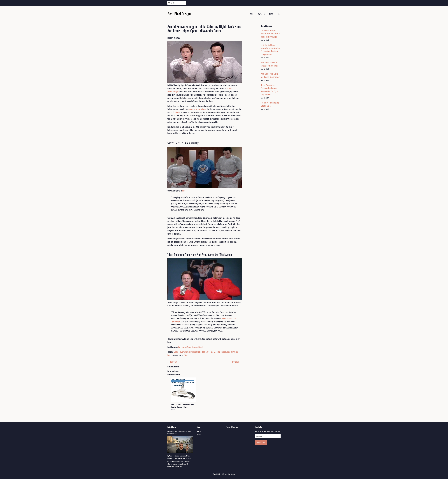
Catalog (261, 14)
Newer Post (235, 361)
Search (199, 431)
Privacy (199, 434)
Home (251, 14)
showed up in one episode (197, 109)
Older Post (173, 361)
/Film (185, 355)
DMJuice (177, 112)
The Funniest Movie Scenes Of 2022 (190, 347)
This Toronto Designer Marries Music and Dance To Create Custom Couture (270, 33)
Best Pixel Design (230, 474)
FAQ (279, 14)
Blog (271, 14)
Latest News (171, 427)
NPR (183, 190)
